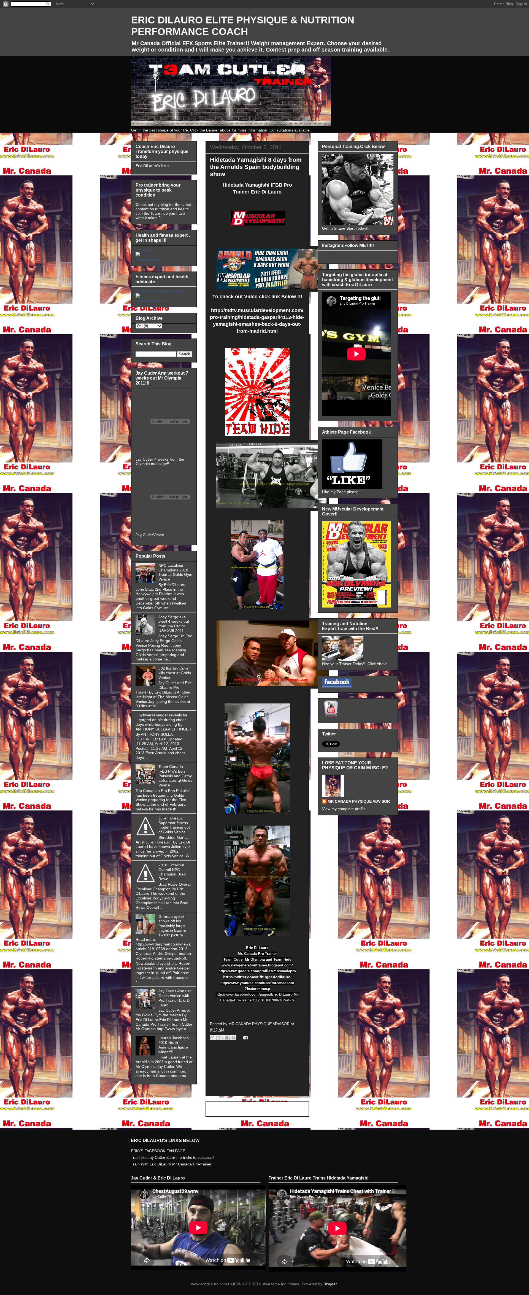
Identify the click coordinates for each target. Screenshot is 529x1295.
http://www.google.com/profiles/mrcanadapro (257, 971)
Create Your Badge (148, 259)
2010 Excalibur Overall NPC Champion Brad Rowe (172, 872)
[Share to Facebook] (228, 1037)
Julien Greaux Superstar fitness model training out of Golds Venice (174, 825)
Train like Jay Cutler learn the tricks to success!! (172, 1157)
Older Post (293, 1109)
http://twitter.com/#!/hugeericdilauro (257, 977)
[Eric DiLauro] (138, 255)
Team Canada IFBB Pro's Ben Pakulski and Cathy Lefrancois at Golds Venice (175, 775)
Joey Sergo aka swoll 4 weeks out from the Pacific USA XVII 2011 (173, 624)
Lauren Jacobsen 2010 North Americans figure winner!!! (173, 1045)
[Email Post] (244, 1037)
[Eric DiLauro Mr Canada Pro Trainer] (138, 296)
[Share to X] (223, 1037)
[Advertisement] (257, 1074)
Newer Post (222, 1109)
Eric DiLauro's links (152, 165)
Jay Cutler (144, 535)
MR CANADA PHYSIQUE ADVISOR (359, 801)
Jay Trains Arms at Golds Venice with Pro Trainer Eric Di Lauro (174, 998)
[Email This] (212, 1037)
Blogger (330, 1284)
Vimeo (158, 535)
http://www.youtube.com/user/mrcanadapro (257, 983)
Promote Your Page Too (151, 301)
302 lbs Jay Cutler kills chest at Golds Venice (174, 673)
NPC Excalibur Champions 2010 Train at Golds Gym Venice (175, 572)
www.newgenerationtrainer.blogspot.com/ (257, 965)
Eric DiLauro (144, 250)
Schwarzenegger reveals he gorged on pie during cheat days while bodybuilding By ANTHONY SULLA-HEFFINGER (163, 722)
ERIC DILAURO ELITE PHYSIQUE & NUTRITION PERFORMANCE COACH (242, 25)
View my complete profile (344, 809)
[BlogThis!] (217, 1037)
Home (258, 1109)
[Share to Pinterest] (233, 1037)
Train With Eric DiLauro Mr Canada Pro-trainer (171, 1164)
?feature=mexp (257, 989)
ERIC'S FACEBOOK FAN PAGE (158, 1151)
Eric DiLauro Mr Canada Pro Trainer (160, 291)
